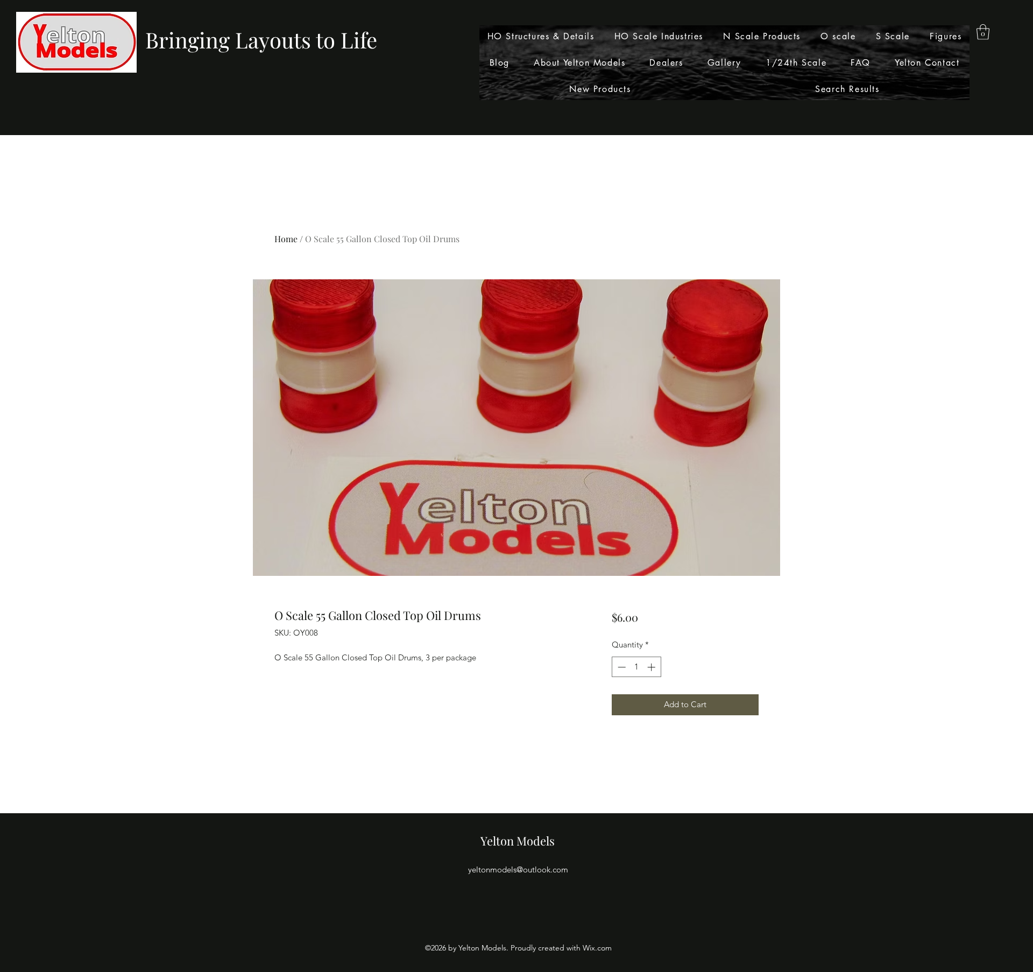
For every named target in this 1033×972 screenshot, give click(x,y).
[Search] (769, 68)
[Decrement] (620, 667)
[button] (983, 32)
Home (286, 238)
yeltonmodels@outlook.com (518, 869)
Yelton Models (517, 841)
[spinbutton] (636, 667)
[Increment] (652, 667)
